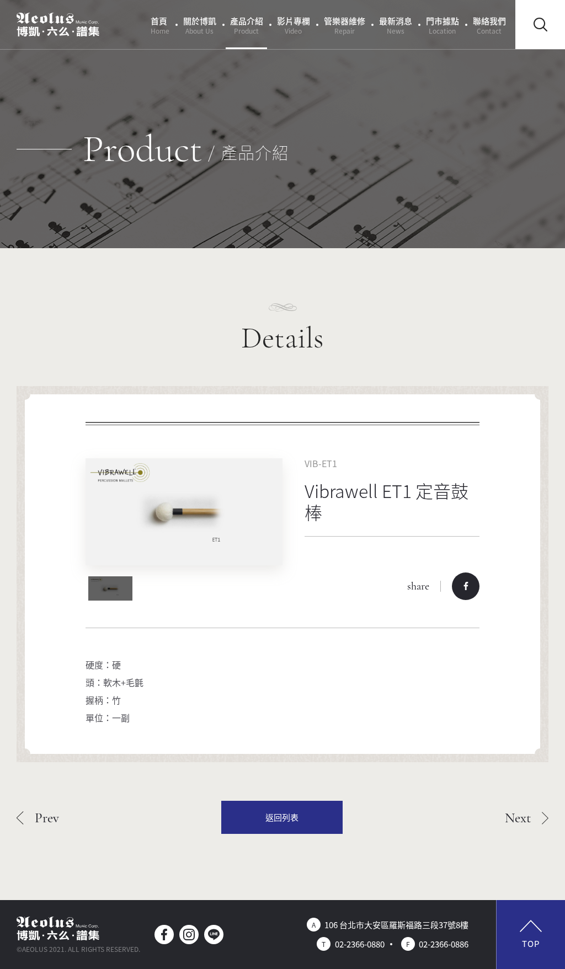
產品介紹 (246, 25)
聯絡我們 (489, 25)
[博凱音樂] (58, 25)
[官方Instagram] (189, 934)
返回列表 (282, 817)
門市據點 (442, 25)
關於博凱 (199, 25)
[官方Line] (213, 934)
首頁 (160, 25)
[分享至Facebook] (465, 586)
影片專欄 (293, 25)
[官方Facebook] (164, 934)
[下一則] (527, 817)
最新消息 (395, 25)
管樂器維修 (344, 25)
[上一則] (38, 817)
